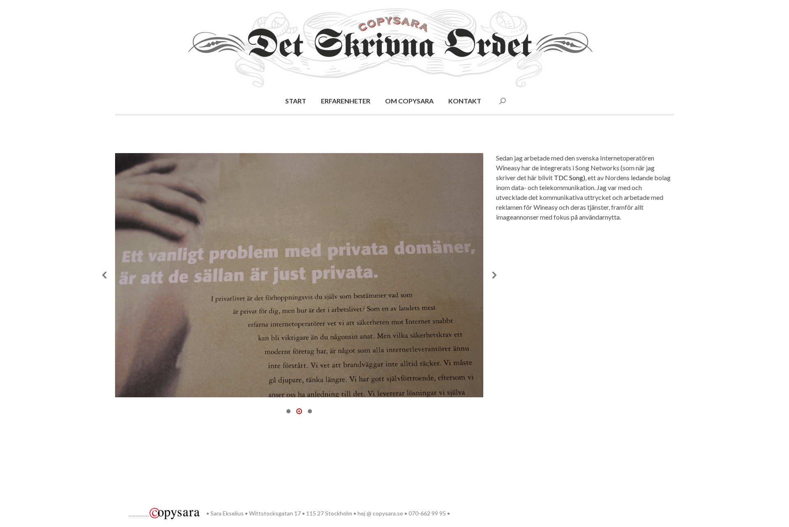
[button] (104, 275)
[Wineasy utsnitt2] (299, 275)
